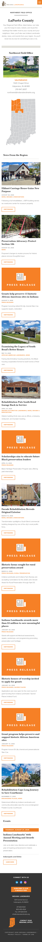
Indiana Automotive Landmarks (14, 410)
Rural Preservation (22, 573)
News (4, 197)
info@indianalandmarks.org (21, 914)
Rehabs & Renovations (15, 197)
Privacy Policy (14, 934)
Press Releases (7, 302)
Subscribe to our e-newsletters (21, 889)
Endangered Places (9, 798)
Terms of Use (28, 934)
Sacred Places (20, 687)
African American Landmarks (13, 355)
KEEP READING (8, 209)
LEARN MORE (10, 862)
